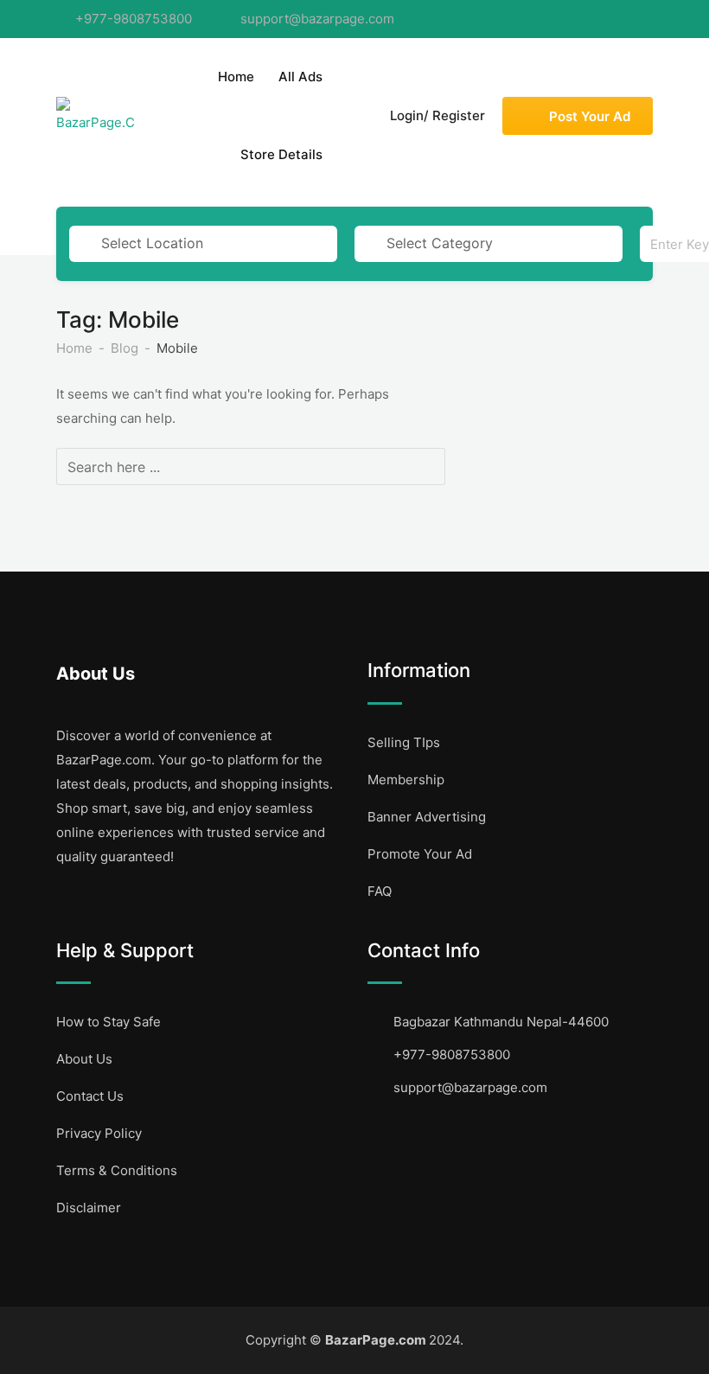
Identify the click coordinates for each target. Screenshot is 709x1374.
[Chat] (352, 116)
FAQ (379, 891)
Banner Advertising (426, 816)
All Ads (300, 76)
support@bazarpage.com (317, 18)
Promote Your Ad (419, 854)
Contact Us (90, 1096)
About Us (84, 1059)
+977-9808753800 (133, 18)
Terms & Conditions (116, 1170)
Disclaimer (88, 1207)
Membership (405, 779)
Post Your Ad (589, 116)
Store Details (281, 154)
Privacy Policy (99, 1133)
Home (236, 76)
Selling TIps (403, 742)
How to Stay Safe (108, 1021)
